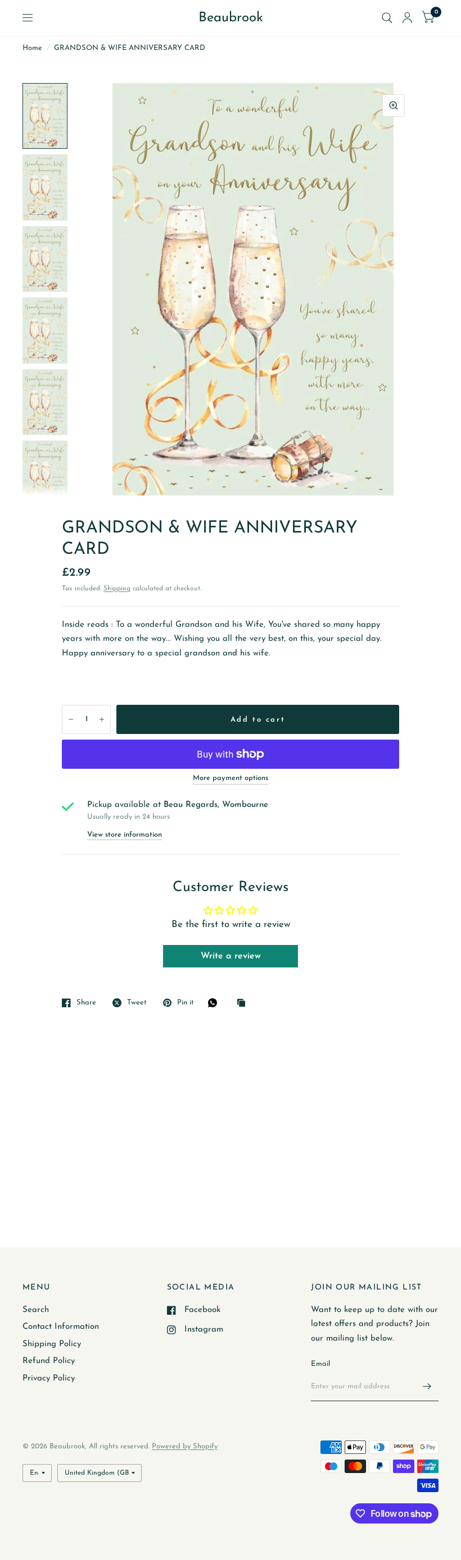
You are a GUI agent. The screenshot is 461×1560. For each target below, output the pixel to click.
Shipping (116, 588)
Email (320, 1364)
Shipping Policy (51, 1344)
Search (35, 1310)
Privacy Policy (48, 1378)
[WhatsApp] (215, 1002)
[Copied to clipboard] (244, 1003)
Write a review (231, 956)
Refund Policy (48, 1361)
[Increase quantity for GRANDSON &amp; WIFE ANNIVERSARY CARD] (101, 719)
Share (86, 1002)
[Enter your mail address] (427, 1386)
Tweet (137, 1002)
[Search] (387, 18)
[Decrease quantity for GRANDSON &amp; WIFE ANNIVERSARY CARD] (70, 719)
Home (32, 48)
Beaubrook (230, 18)
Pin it (185, 1002)
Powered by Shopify (185, 1446)
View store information (124, 834)
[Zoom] (393, 105)
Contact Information (60, 1327)
